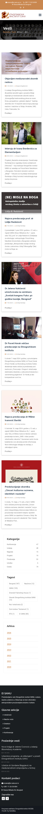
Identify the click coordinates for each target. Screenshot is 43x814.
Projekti (10, 556)
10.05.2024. (9, 424)
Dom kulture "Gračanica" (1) (19, 609)
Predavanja (11, 559)
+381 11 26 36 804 (31, 2)
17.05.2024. (9, 303)
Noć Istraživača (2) (16, 605)
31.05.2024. (9, 86)
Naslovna (6, 32)
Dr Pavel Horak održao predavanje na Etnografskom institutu (20, 347)
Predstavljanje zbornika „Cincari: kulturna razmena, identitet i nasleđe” (19, 490)
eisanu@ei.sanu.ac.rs (14, 2)
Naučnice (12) (29, 584)
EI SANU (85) (24, 614)
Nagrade (10, 552)
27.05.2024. (9, 226)
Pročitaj (8, 113)
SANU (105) (13, 588)
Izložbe (9, 563)
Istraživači (7, 715)
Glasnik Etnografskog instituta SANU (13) (22, 599)
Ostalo (9, 567)
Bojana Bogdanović (22, 86)
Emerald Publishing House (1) (20, 593)
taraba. (12, 811)
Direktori (7, 724)
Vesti (14, 32)
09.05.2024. (9, 497)
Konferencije (11, 544)
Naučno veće (8, 719)
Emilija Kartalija (20, 226)
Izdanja (9, 548)
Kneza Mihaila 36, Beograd (22, 4)
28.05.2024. (9, 156)
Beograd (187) (14, 584)
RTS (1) (11, 614)
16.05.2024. (9, 354)
